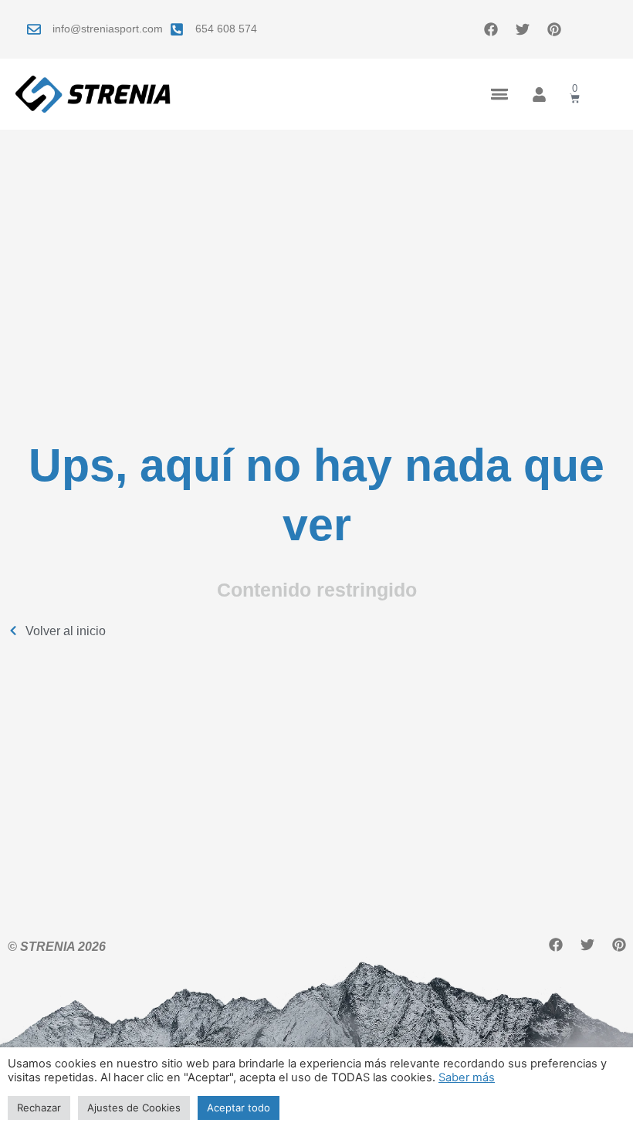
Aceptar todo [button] (238, 1107)
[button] (499, 94)
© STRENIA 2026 (57, 946)
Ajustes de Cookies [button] (134, 1107)
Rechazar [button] (39, 1107)
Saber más (466, 1077)
